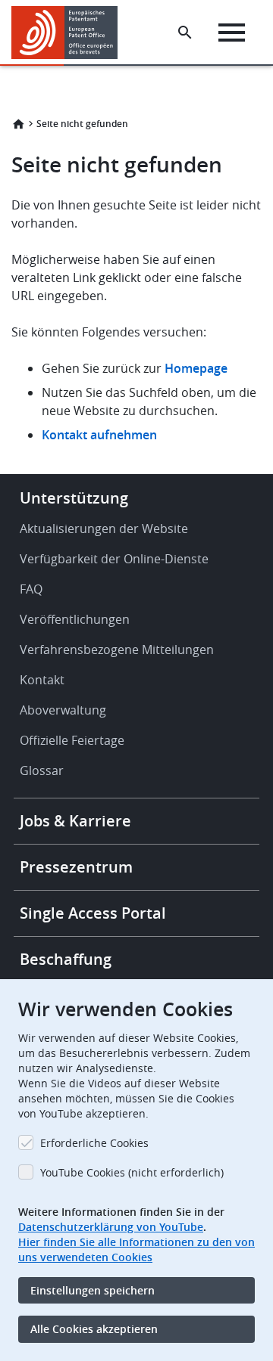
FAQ (31, 589)
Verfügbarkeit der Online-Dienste (114, 558)
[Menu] (231, 32)
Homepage (198, 368)
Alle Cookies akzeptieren (94, 1329)
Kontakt (42, 679)
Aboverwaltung (63, 710)
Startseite (18, 124)
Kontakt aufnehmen (99, 434)
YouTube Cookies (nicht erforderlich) (132, 1172)
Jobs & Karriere (75, 821)
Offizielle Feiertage (72, 740)
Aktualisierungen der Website (104, 528)
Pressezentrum (76, 867)
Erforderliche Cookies (94, 1143)
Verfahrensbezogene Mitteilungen (117, 649)
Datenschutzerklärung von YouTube (110, 1227)
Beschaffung (65, 959)
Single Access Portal (93, 913)
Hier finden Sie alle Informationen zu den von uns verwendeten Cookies (136, 1249)
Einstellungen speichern (92, 1290)
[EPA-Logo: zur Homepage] (70, 32)
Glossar (42, 770)
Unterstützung (74, 498)
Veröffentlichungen (75, 619)
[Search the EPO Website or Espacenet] (185, 32)
